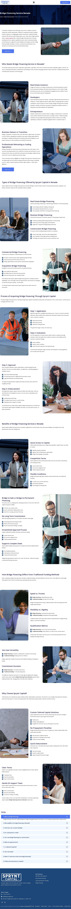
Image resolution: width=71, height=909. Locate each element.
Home (1, 16)
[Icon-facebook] (2, 902)
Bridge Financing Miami (9, 16)
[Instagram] (5, 902)
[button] (33, 2)
